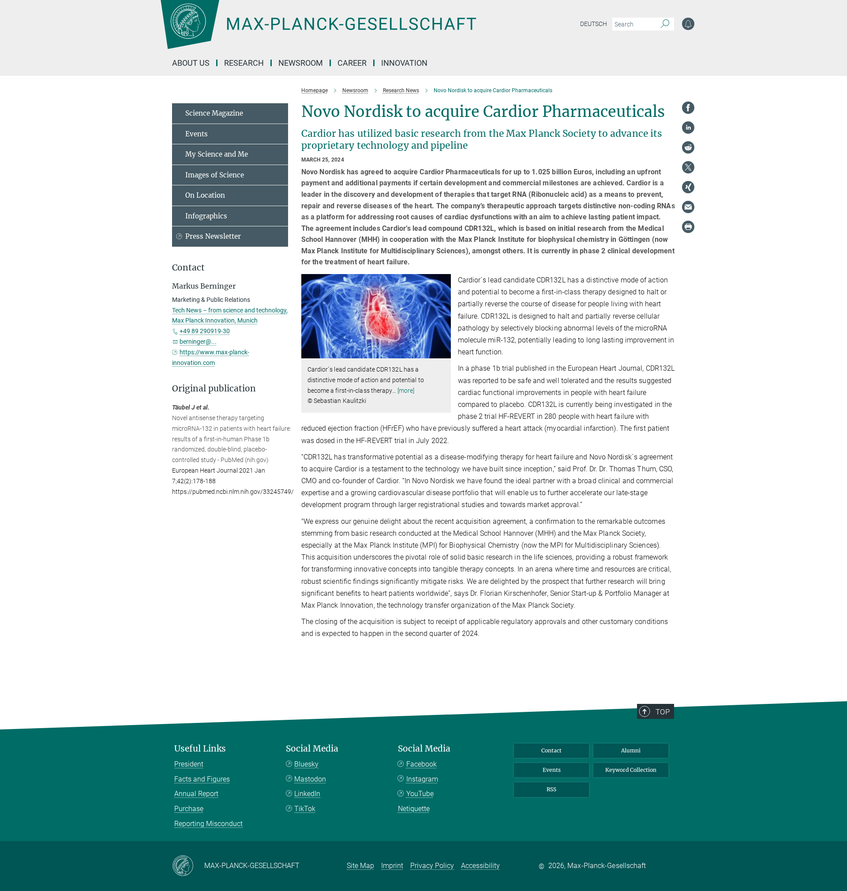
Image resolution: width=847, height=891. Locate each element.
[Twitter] (688, 167)
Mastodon (310, 779)
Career (352, 63)
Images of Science (214, 175)
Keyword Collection (630, 770)
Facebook (421, 764)
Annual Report (196, 793)
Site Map (360, 865)
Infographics (206, 216)
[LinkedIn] (688, 127)
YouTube (420, 793)
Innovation (404, 63)
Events (196, 134)
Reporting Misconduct (208, 824)
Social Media (312, 749)
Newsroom (300, 63)
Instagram (422, 779)
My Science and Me (216, 154)
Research (244, 63)
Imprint (392, 865)
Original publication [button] (214, 388)
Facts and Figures (202, 779)
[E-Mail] (688, 207)
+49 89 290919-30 (205, 331)
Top (663, 711)
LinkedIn (307, 793)
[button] (443, 352)
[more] (406, 390)
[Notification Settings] (688, 24)
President (188, 764)
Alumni (631, 750)
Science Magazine (214, 113)
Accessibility (480, 865)
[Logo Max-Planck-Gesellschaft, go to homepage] (318, 31)
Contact (551, 750)
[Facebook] (688, 107)
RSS (551, 789)
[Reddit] (688, 147)
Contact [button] (188, 268)
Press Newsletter (213, 236)
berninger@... (198, 341)
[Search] (665, 24)
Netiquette (414, 809)
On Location (205, 195)
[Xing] (688, 187)
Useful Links (200, 749)
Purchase (188, 809)
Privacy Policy (432, 865)
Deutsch (593, 23)
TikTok (304, 809)
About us (191, 63)
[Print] (688, 226)
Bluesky (306, 764)
